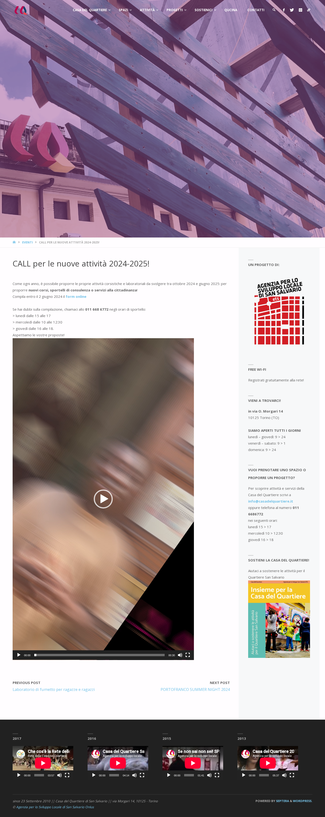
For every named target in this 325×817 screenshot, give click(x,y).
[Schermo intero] (187, 655)
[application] (103, 499)
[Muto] (180, 655)
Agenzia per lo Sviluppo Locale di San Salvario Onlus (55, 807)
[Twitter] (291, 10)
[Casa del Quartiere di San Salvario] (21, 10)
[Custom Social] (308, 10)
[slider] (99, 655)
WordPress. (302, 801)
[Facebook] (283, 10)
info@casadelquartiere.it (270, 501)
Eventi (27, 242)
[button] (103, 498)
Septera (282, 801)
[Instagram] (300, 10)
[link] (274, 10)
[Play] (18, 655)
